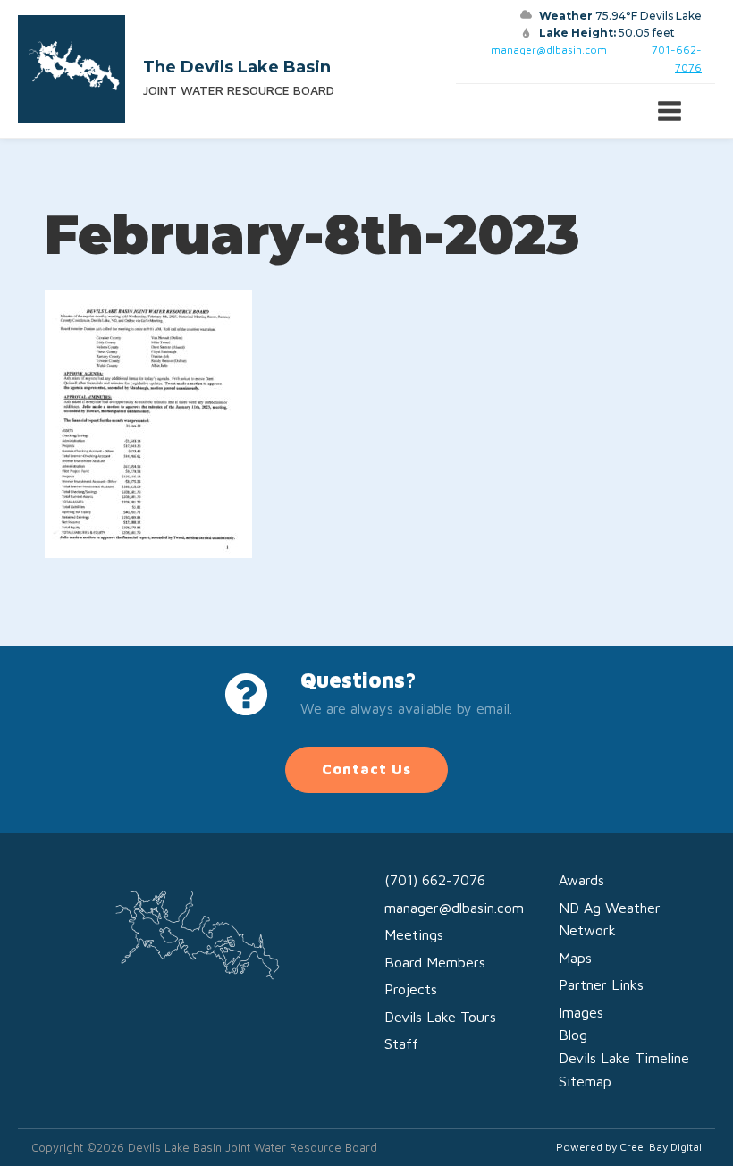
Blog (573, 1035)
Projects (410, 989)
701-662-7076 (677, 58)
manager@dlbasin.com (549, 49)
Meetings (413, 934)
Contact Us (366, 769)
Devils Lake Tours (440, 1017)
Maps (575, 958)
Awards (581, 880)
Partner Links (601, 984)
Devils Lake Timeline (624, 1058)
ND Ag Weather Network (610, 919)
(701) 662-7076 (434, 880)
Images (581, 1012)
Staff (401, 1043)
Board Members (434, 962)
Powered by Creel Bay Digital (629, 1146)
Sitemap (585, 1081)
